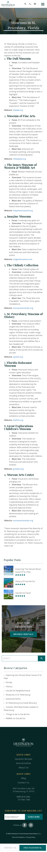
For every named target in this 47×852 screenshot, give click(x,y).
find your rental (33, 847)
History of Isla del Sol (25, 581)
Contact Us (23, 782)
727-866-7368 (24, 799)
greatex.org (18, 469)
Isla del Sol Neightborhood (18, 690)
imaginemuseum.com (22, 259)
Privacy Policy (30, 837)
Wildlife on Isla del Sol (15, 718)
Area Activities (23, 763)
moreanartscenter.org (23, 520)
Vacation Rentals (23, 758)
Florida (9, 682)
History (9, 686)
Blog (23, 778)
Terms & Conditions (18, 837)
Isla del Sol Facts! (23, 593)
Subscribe (34, 817)
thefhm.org (18, 420)
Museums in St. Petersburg (18, 694)
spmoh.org (18, 357)
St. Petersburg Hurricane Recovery (21, 703)
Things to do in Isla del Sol (18, 714)
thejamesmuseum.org (23, 210)
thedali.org (18, 110)
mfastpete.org (19, 159)
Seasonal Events (13, 698)
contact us (10, 847)
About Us (23, 767)
